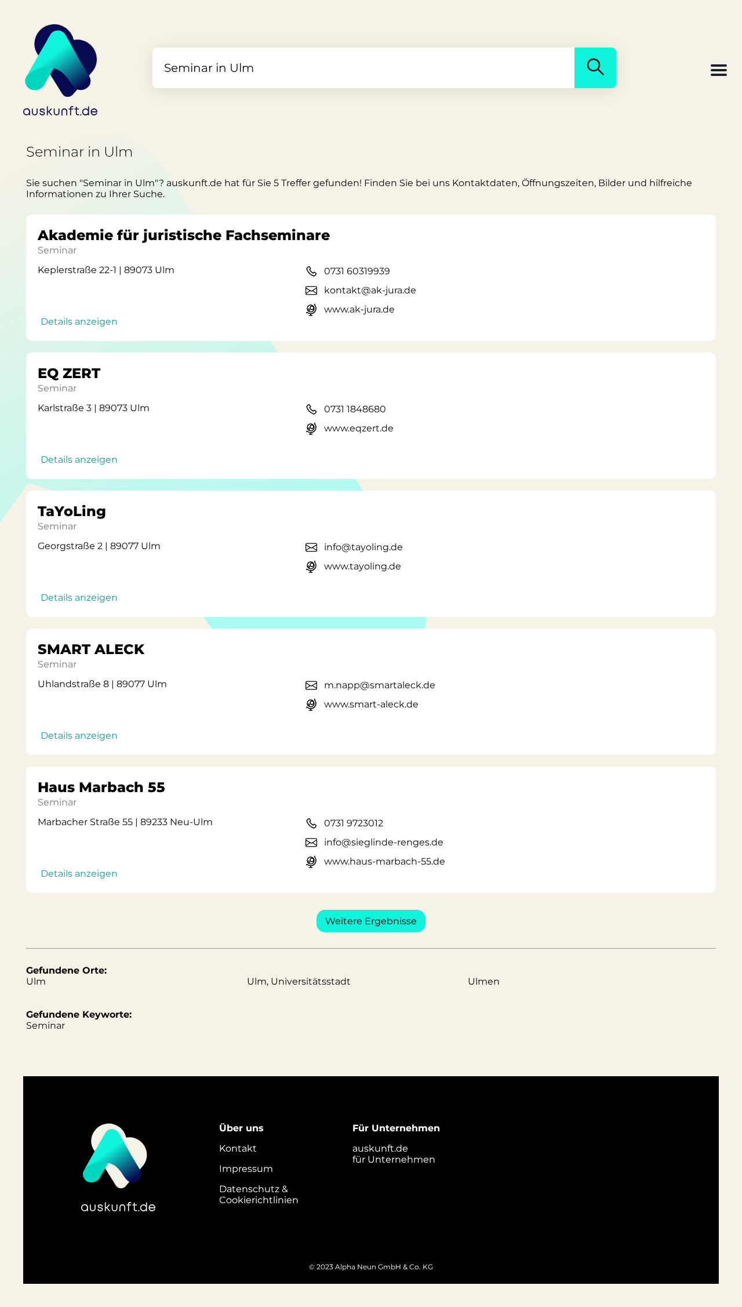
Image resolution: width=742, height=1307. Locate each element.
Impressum (246, 1168)
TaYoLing (72, 511)
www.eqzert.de (359, 428)
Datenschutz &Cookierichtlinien (259, 1194)
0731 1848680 (355, 409)
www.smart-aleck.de (371, 704)
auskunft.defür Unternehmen (393, 1154)
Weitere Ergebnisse (371, 921)
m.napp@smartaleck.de (379, 685)
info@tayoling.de (363, 547)
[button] (719, 71)
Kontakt (238, 1148)
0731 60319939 (357, 271)
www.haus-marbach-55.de (384, 861)
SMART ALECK (91, 649)
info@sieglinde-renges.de (383, 842)
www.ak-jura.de (359, 309)
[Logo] (61, 67)
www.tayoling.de (362, 566)
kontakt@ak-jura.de (370, 290)
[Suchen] (595, 68)
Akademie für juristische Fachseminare (184, 235)
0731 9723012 (353, 823)
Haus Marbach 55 (101, 787)
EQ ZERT (69, 373)
